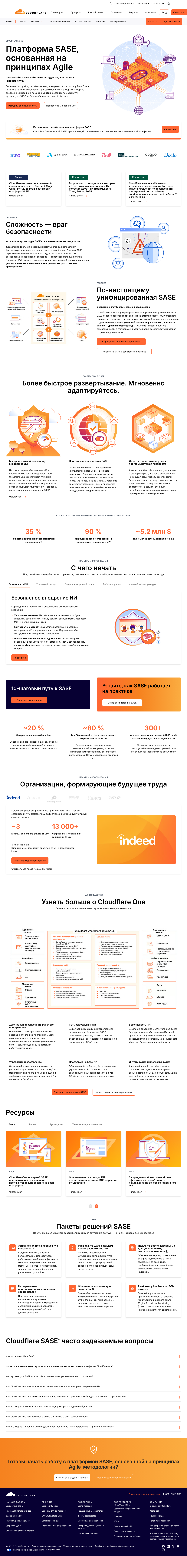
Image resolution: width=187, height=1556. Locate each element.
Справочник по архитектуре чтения (121, 341)
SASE (99, 315)
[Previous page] (90, 1206)
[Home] (31, 12)
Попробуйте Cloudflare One (61, 105)
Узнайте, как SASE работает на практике (124, 351)
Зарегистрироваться (125, 3)
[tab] (19, 585)
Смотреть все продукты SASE (70, 1092)
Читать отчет (16, 195)
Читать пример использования (30, 860)
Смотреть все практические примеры (31, 868)
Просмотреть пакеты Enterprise (114, 1477)
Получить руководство (29, 700)
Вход (164, 12)
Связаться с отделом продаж (164, 21)
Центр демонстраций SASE (122, 702)
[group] (33, 1163)
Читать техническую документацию (114, 1092)
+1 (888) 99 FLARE (171, 1494)
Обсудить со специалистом (22, 105)
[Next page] (96, 1206)
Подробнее (15, 496)
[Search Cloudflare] (110, 3)
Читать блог (170, 129)
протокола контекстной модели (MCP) (30, 490)
